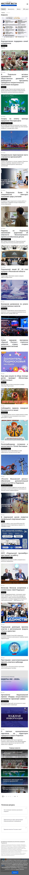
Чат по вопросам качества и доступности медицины (13, 810)
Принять (15, 872)
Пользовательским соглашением (9, 867)
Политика (3, 348)
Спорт (3, 521)
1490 (15, 796)
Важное (18, 9)
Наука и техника (5, 701)
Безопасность (11, 9)
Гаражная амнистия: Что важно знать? (12, 829)
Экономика (4, 664)
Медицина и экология (6, 239)
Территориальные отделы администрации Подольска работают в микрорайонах (13, 820)
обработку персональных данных (19, 864)
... (12, 796)
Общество (4, 87)
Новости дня (4, 45)
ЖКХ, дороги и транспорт (7, 123)
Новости (3, 9)
